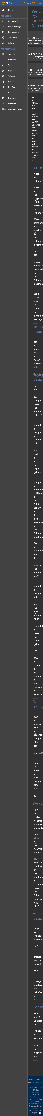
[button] (13, 10)
